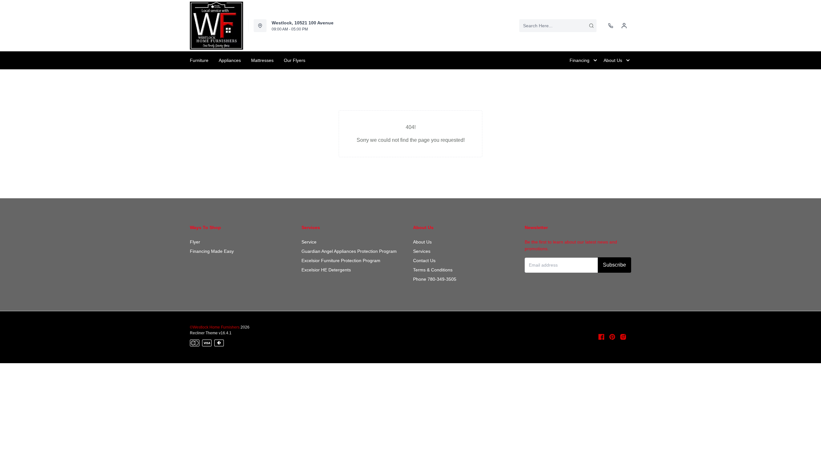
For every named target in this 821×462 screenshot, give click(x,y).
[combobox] (558, 25)
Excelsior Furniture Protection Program (340, 260)
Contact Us (424, 260)
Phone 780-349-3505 (434, 279)
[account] (624, 25)
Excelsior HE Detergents (326, 269)
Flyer (195, 241)
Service (309, 241)
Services (421, 251)
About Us (422, 241)
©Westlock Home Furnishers (215, 327)
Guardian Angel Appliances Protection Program (349, 251)
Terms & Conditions (433, 269)
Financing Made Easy (212, 251)
